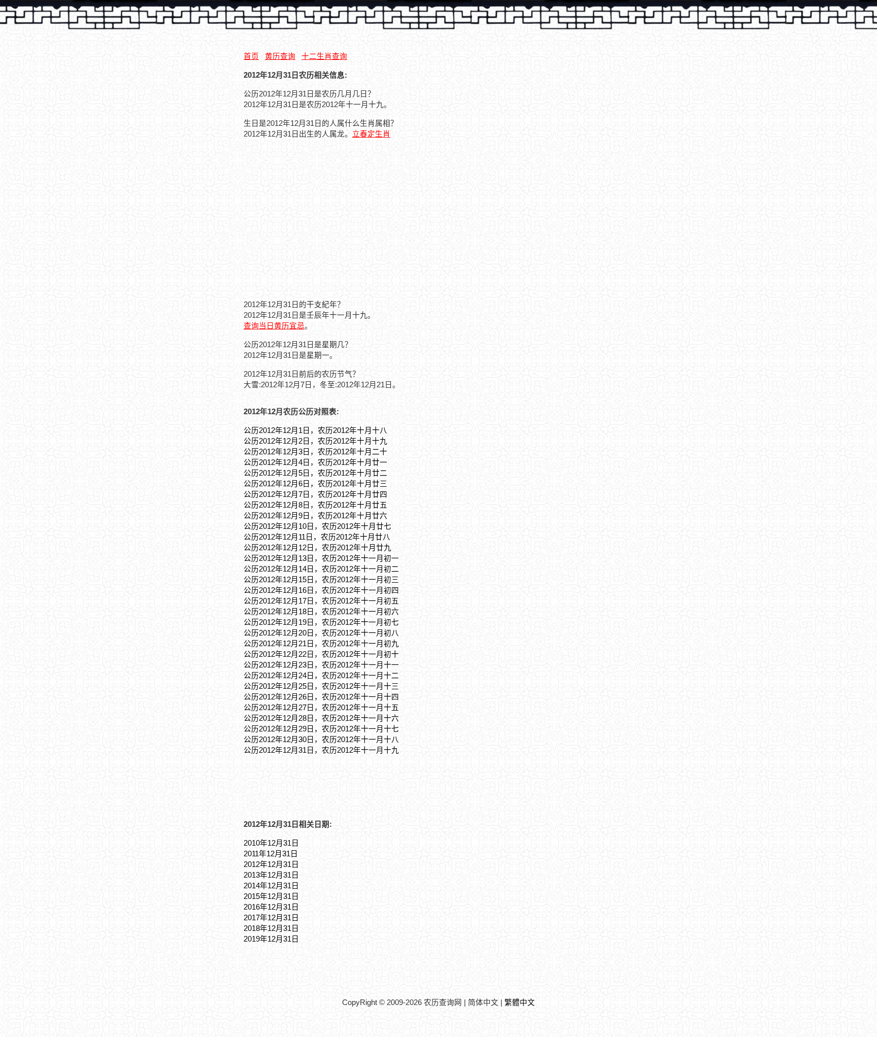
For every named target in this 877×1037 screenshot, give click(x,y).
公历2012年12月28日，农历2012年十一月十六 (321, 718)
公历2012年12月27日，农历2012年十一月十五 (321, 708)
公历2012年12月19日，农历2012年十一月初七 (321, 622)
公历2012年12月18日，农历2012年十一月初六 (321, 612)
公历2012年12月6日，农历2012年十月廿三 (315, 484)
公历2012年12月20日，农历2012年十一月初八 (321, 633)
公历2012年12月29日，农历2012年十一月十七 (321, 729)
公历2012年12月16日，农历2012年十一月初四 (321, 590)
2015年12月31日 (271, 896)
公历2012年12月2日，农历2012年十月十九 (315, 441)
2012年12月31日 (271, 864)
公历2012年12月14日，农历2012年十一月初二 (321, 569)
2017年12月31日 (271, 918)
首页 (251, 56)
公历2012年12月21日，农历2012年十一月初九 (321, 644)
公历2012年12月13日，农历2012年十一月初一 (321, 558)
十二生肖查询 (324, 56)
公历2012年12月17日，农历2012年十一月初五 (321, 601)
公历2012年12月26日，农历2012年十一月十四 (321, 697)
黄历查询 (280, 56)
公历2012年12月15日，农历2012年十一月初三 (321, 580)
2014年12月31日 (271, 886)
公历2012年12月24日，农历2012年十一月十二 (321, 676)
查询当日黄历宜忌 (274, 326)
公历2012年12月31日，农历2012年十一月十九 (321, 750)
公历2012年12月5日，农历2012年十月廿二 (315, 473)
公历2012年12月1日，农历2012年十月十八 (315, 430)
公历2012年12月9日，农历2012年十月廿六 (315, 516)
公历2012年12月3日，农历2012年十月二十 (315, 452)
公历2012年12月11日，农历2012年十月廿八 (317, 537)
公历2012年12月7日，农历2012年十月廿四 (315, 494)
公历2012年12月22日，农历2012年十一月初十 (321, 654)
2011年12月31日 (271, 854)
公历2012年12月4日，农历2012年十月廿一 (315, 462)
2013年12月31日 (271, 875)
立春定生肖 (371, 134)
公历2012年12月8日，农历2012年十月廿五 (315, 505)
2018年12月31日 (271, 928)
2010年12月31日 (271, 843)
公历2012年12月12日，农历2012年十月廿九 (317, 548)
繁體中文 (519, 1002)
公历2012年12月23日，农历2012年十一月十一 (321, 665)
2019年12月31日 (271, 939)
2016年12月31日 (271, 907)
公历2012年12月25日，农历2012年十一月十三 (321, 686)
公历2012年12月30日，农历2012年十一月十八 (321, 739)
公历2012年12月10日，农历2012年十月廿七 (317, 526)
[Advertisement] (329, 218)
